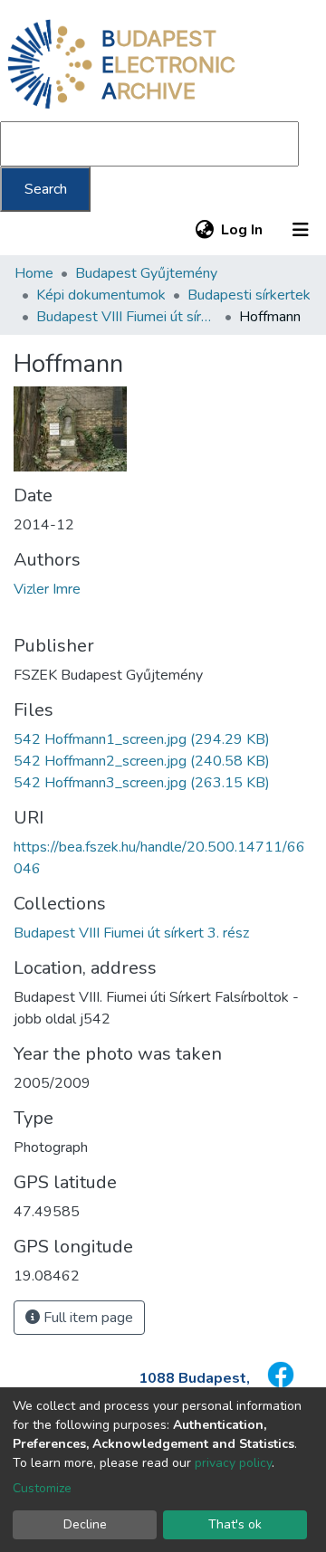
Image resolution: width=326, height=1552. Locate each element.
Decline (85, 1524)
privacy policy (233, 1462)
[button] (204, 230)
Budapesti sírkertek (249, 295)
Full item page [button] (86, 1318)
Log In (242, 230)
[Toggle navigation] (300, 230)
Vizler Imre (47, 589)
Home (33, 273)
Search (45, 189)
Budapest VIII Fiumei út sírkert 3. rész (126, 317)
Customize (42, 1488)
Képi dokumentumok (101, 295)
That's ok (235, 1524)
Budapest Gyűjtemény (146, 273)
